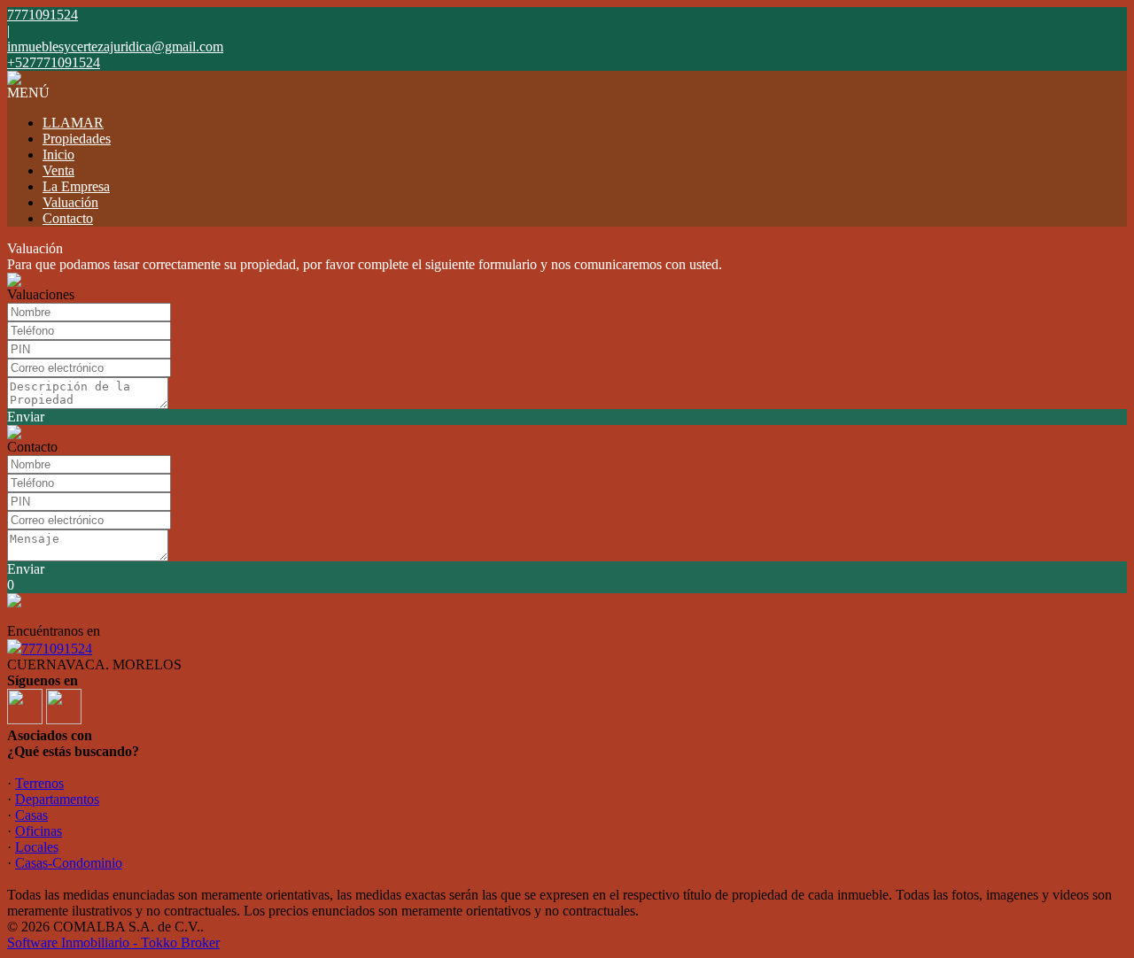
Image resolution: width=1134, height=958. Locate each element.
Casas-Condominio (68, 862)
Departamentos (57, 799)
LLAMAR (73, 122)
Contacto (68, 218)
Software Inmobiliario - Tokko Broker (113, 942)
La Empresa (76, 186)
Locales (36, 846)
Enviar (25, 416)
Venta (58, 170)
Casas (31, 815)
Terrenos (39, 783)
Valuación (70, 202)
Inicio (58, 154)
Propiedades (77, 138)
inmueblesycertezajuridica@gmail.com (115, 46)
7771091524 (56, 648)
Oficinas (38, 830)
